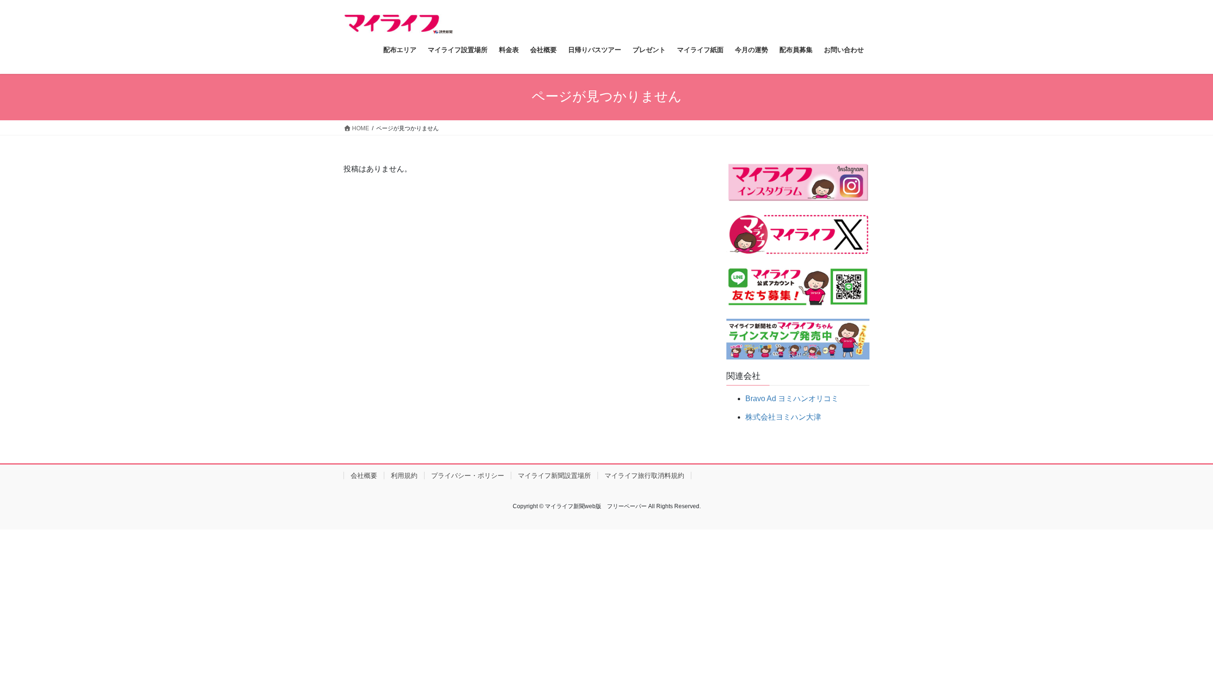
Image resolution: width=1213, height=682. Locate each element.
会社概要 (364, 475)
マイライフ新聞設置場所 (554, 475)
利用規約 (404, 475)
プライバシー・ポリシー (467, 475)
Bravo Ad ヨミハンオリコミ (792, 399)
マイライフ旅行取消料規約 (644, 475)
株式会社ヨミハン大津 (783, 417)
